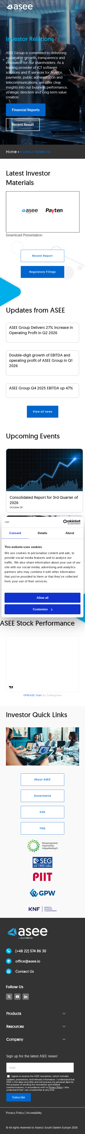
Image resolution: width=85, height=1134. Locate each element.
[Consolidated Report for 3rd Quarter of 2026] (44, 470)
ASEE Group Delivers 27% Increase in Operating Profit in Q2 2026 (41, 330)
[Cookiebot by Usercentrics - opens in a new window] (63, 522)
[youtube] (17, 996)
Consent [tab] (15, 533)
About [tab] (69, 533)
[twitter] (9, 996)
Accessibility (34, 1113)
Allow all (42, 597)
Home (11, 151)
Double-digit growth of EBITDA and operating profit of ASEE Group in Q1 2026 (41, 360)
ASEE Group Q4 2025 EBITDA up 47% (41, 388)
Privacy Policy (55, 1087)
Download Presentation (24, 235)
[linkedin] (26, 996)
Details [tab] (42, 533)
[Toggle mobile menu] (77, 7)
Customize (40, 609)
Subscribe (18, 1097)
